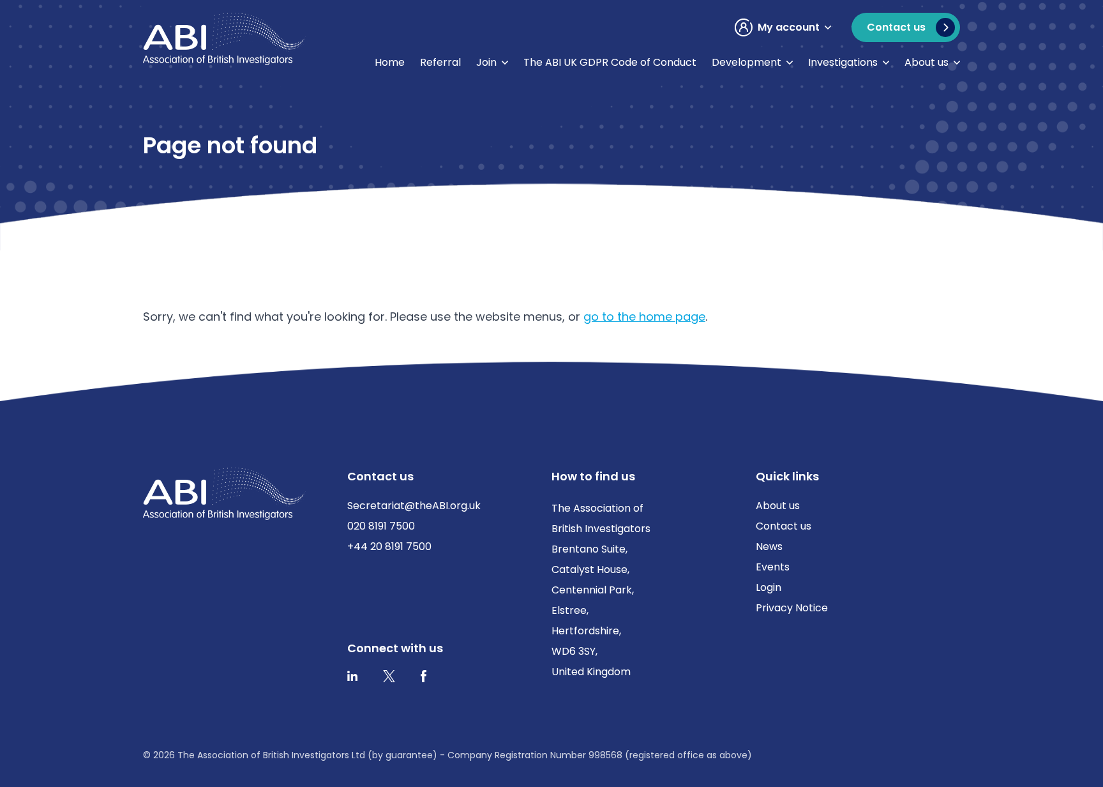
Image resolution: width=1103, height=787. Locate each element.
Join (486, 62)
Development (746, 62)
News (769, 546)
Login (768, 587)
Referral (440, 62)
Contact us (783, 526)
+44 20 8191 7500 (389, 546)
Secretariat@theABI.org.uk (414, 505)
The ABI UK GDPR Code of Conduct (609, 62)
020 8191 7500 (381, 526)
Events (773, 567)
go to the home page (644, 317)
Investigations (843, 62)
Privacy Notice (792, 607)
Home (390, 62)
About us (926, 62)
